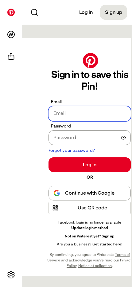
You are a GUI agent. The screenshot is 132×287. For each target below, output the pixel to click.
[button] (90, 208)
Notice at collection (95, 266)
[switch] (123, 137)
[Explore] (11, 34)
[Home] (11, 12)
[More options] (11, 274)
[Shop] (11, 56)
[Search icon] (34, 12)
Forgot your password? (72, 150)
